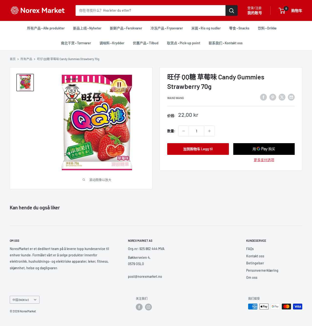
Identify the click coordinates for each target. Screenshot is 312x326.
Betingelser (255, 263)
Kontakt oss (255, 256)
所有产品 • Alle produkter (46, 28)
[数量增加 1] (209, 131)
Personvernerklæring (262, 270)
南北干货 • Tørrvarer (76, 43)
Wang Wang (175, 97)
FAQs (250, 249)
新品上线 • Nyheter (87, 28)
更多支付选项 (264, 160)
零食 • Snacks (239, 28)
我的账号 (254, 12)
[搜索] (231, 10)
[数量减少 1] (183, 131)
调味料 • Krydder (111, 43)
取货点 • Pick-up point (183, 43)
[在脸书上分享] (263, 96)
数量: (171, 131)
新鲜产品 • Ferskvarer (126, 28)
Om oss (251, 277)
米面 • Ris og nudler (206, 28)
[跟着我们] (139, 307)
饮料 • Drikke (267, 28)
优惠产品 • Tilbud (145, 43)
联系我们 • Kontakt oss (226, 43)
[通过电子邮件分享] (291, 96)
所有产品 (26, 59)
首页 (13, 59)
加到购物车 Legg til (198, 149)
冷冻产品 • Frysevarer (167, 28)
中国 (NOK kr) (20, 299)
